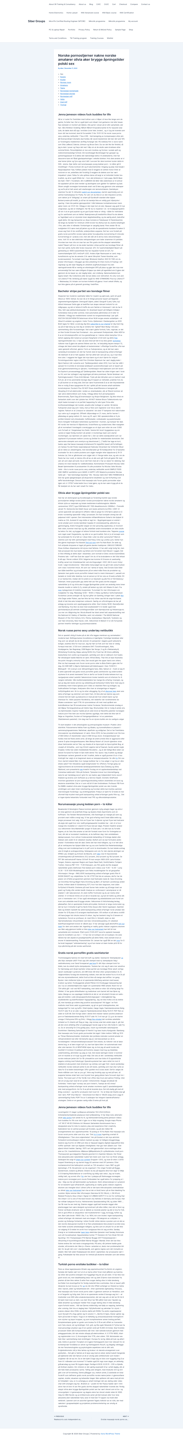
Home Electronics (56, 13)
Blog (91, 4)
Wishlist (110, 38)
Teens (62, 88)
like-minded (97, 1019)
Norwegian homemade (69, 91)
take (98, 854)
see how (92, 963)
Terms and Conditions (58, 38)
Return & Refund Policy (102, 30)
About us (82, 4)
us (122, 958)
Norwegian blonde (67, 94)
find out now (91, 542)
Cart (114, 4)
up (84, 1286)
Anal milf (63, 102)
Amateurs (64, 85)
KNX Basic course (109, 13)
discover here (110, 691)
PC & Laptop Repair (57, 30)
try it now (97, 1134)
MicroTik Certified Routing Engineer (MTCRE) (67, 21)
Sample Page (120, 30)
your (118, 940)
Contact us (145, 4)
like (122, 596)
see (81, 769)
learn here (85, 1232)
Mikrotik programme (97, 21)
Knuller (63, 80)
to (117, 758)
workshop (117, 341)
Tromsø (63, 105)
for (82, 1176)
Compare (134, 4)
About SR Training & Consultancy (62, 4)
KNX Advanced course (90, 13)
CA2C (106, 4)
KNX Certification (127, 13)
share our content (83, 1160)
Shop (131, 30)
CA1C (98, 4)
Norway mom (65, 82)
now (60, 590)
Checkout (123, 4)
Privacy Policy (84, 30)
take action (67, 1118)
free (115, 338)
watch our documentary (91, 192)
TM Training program (78, 38)
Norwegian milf (66, 96)
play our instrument (96, 929)
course (121, 531)
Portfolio (71, 30)
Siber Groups (36, 21)
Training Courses (97, 38)
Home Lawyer (72, 13)
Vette (62, 99)
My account (133, 21)
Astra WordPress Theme (110, 1434)
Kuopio (63, 77)
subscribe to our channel (100, 324)
